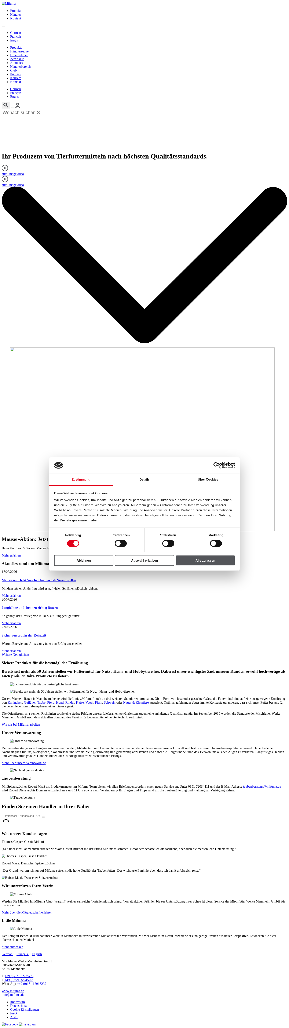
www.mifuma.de (13, 991)
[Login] (17, 106)
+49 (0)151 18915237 (31, 983)
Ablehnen (84, 560)
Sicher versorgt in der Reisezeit (24, 635)
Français (15, 36)
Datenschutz (18, 1005)
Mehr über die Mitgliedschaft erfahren (27, 912)
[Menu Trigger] (3, 26)
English (15, 40)
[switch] (121, 543)
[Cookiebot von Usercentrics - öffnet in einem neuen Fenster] (216, 465)
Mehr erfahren (11, 555)
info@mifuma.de (13, 994)
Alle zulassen (205, 560)
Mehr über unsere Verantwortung (24, 763)
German (15, 32)
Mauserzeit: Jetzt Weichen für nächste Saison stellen (39, 580)
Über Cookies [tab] (208, 479)
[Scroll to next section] (144, 342)
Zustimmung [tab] (81, 479)
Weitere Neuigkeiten (15, 654)
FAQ (13, 1013)
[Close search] (12, 107)
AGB (14, 1017)
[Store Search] (43, 816)
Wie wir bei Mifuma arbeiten (21, 724)
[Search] (6, 105)
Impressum (17, 1002)
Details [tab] (144, 479)
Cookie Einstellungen (24, 1009)
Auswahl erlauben (144, 560)
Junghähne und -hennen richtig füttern (30, 607)
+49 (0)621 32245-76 (19, 976)
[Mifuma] (9, 3)
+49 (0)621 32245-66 (18, 980)
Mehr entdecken (12, 947)
